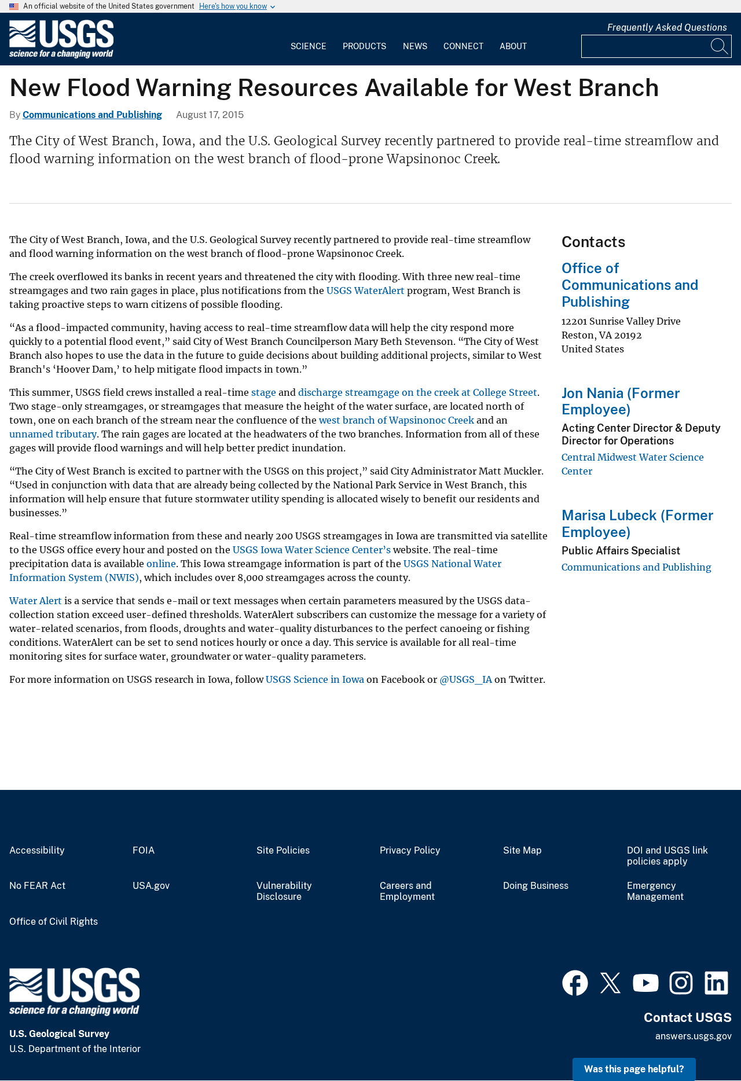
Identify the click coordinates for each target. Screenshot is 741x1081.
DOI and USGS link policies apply (667, 856)
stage (263, 392)
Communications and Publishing (92, 114)
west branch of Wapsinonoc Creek (396, 420)
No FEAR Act (37, 886)
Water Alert (35, 600)
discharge (320, 392)
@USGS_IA (465, 679)
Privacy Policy (410, 850)
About (513, 46)
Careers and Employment (407, 891)
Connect (463, 46)
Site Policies (283, 850)
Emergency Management (655, 891)
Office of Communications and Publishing (630, 285)
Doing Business (535, 886)
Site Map (522, 850)
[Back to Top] (699, 1039)
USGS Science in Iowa (315, 679)
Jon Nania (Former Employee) (621, 401)
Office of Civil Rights (53, 922)
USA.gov (151, 886)
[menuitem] (309, 39)
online (161, 563)
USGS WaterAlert (366, 290)
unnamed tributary (53, 434)
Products (364, 46)
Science (309, 46)
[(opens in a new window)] (575, 981)
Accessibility (37, 850)
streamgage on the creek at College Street (441, 392)
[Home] (61, 55)
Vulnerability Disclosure (284, 891)
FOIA (144, 850)
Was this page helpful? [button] (634, 1069)
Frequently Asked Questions (667, 27)
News (415, 46)
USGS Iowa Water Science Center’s (312, 550)
